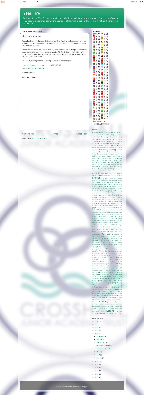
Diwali (115, 171)
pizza (115, 244)
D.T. (121, 162)
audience (100, 141)
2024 (97, 321)
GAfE (115, 186)
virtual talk (110, 304)
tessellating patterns (107, 293)
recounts (95, 266)
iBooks (113, 197)
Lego (108, 203)
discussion (119, 169)
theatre (113, 295)
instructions (96, 199)
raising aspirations (115, 259)
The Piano (107, 295)
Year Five (31, 13)
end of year (118, 175)
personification (105, 240)
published (119, 255)
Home (55, 133)
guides (99, 193)
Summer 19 (118, 287)
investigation (112, 199)
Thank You (100, 295)
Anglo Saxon (101, 137)
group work (112, 191)
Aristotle (109, 139)
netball (116, 222)
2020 (97, 334)
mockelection (112, 216)
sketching (103, 278)
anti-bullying (118, 137)
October (94, 231)
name (114, 220)
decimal (119, 164)
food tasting (103, 184)
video (100, 304)
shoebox (114, 276)
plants (103, 247)
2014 (97, 377)
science (100, 272)
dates (103, 164)
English (96, 177)
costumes (104, 160)
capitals (120, 150)
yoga (100, 313)
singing (120, 276)
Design (94, 169)
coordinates (95, 160)
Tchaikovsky (111, 291)
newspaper (113, 225)
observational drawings (114, 229)
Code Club (118, 154)
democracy (105, 166)
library (117, 203)
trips (97, 302)
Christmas (100, 154)
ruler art (94, 272)
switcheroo (103, 289)
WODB (116, 308)
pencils (104, 238)
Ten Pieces (95, 293)
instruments (103, 199)
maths (108, 212)
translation (110, 300)
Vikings (104, 304)
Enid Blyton (104, 178)
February (97, 182)
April (98, 355)
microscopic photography (110, 214)
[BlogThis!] (53, 65)
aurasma (106, 141)
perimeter (95, 240)
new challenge (39, 68)
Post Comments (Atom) (40, 138)
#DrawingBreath (97, 133)
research (105, 268)
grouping (119, 191)
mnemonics (102, 216)
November (101, 336)
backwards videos (113, 143)
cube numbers (113, 160)
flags (98, 184)
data (98, 164)
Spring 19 (115, 283)
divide (105, 171)
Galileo (120, 186)
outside (116, 234)
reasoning (119, 264)
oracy (120, 231)
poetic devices (117, 247)
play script (109, 247)
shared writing (101, 276)
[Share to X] (55, 65)
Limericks (116, 206)
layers (105, 203)
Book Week (100, 150)
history (114, 195)
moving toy (103, 218)
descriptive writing (116, 166)
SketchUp (109, 278)
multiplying (118, 218)
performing (118, 238)
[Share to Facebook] (57, 65)
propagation (107, 255)
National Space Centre (100, 222)
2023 (118, 132)
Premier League (104, 251)
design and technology (106, 169)
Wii (113, 308)
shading (109, 274)
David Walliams (111, 164)
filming (112, 182)
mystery (109, 220)
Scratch (106, 272)
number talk (100, 229)
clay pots (111, 154)
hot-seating (102, 197)
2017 (97, 368)
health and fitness (111, 193)
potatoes (95, 251)
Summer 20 (96, 289)
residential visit (116, 268)
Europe (98, 180)
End (112, 175)
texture (117, 293)
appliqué (98, 139)
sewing (104, 274)
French (94, 186)
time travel (95, 297)
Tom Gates (99, 300)
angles (94, 137)
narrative (119, 220)
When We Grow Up (106, 308)
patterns (94, 238)
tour (105, 300)
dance (94, 164)
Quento (110, 257)
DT (99, 173)
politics (113, 249)
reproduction (96, 268)
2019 (97, 362)
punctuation (96, 257)
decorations (96, 167)
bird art (105, 148)
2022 (97, 327)
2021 (97, 330)
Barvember (100, 145)
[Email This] (51, 65)
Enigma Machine (114, 178)
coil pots (101, 156)
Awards (104, 143)
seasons (111, 272)
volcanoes (116, 304)
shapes (94, 276)
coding (94, 156)
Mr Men (111, 218)
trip (93, 302)
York (103, 313)
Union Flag (113, 302)
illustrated (119, 197)
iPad (117, 199)
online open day (103, 231)
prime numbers (117, 253)
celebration (100, 152)
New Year (104, 225)
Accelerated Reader (103, 135)
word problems (100, 311)
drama (119, 171)
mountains (95, 218)
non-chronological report (108, 227)
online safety (114, 231)
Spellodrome (96, 283)
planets (98, 247)
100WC (113, 132)
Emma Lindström (98, 175)
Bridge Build (108, 150)
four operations (117, 184)
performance (111, 238)
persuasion (95, 242)
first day (30, 68)
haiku (103, 193)
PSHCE (114, 255)
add (115, 135)
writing (110, 310)
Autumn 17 (112, 141)
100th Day (107, 132)
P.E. (121, 234)
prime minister (106, 253)
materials (95, 212)
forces (110, 184)
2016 (97, 371)
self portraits (96, 274)
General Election (102, 188)
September (101, 342)
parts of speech (112, 236)
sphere (103, 283)
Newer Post (28, 133)
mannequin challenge (108, 210)
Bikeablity (100, 147)
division (109, 171)
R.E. (103, 259)
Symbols (109, 289)
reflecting (102, 266)
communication (117, 156)
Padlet (94, 236)
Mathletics (101, 212)
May (98, 352)
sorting (94, 280)
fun (105, 186)
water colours (96, 306)
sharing (109, 276)
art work (119, 139)
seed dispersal (118, 272)
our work (107, 233)
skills (114, 278)
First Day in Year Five (103, 348)
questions (95, 259)
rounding (119, 270)
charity (120, 152)
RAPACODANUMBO (98, 261)
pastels (120, 236)
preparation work (116, 251)
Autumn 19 (98, 143)
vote (120, 304)
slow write (119, 278)
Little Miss (99, 208)
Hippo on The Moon (105, 195)
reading (110, 262)
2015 (97, 374)
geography (111, 189)
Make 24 (99, 210)
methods (114, 212)
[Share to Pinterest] (59, 65)
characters (114, 152)
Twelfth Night (104, 302)
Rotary (114, 270)
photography (105, 242)
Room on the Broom (105, 270)
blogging (115, 148)
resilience (95, 270)
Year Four (95, 313)
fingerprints (118, 182)
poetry (94, 249)
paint (98, 236)
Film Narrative (105, 182)
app (93, 139)
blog (110, 148)
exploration (113, 180)
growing (94, 193)
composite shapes (107, 158)
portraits (119, 249)
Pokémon (108, 249)
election (119, 173)
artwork (94, 141)
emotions (107, 175)
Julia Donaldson (113, 201)
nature (111, 222)
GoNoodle (119, 188)
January (101, 201)
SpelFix (114, 280)
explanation (104, 180)
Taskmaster (104, 291)
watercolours (105, 306)
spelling (120, 280)
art (114, 139)
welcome (113, 306)
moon (120, 216)
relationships (118, 266)
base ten (107, 145)
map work (119, 210)
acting (112, 135)
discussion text (97, 171)
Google (94, 191)
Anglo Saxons (110, 137)
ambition (119, 135)
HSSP (108, 197)
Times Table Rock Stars (110, 298)
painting (103, 236)
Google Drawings (102, 191)
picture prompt (108, 244)
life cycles (98, 206)
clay (105, 154)
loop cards (115, 208)
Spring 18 (108, 283)
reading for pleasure (108, 264)
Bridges (114, 150)
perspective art (116, 240)
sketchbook (95, 278)
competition (96, 158)
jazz (106, 201)
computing (118, 158)
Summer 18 (109, 287)
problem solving (97, 255)
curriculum (102, 162)
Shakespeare (117, 274)
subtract (101, 287)
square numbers (99, 285)
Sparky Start (107, 280)
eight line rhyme (110, 173)
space (100, 281)
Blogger (84, 387)
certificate (107, 152)
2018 (97, 365)
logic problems (107, 208)
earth (102, 173)
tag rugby (116, 289)
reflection (110, 266)
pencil (99, 238)
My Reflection (101, 220)
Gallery (94, 188)
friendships (100, 186)
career (94, 152)
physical (113, 242)
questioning (118, 257)
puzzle (104, 257)
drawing (94, 173)
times (101, 297)
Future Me (110, 186)
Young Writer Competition (113, 313)
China (94, 154)
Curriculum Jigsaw (113, 162)
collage (109, 156)
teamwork (119, 291)
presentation (96, 253)
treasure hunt (118, 300)
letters (113, 203)
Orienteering (96, 234)
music (94, 220)
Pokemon (101, 249)
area (103, 139)
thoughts (119, 296)
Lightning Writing (107, 205)
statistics (107, 285)
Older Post (81, 133)
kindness (100, 203)
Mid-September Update (104, 345)
